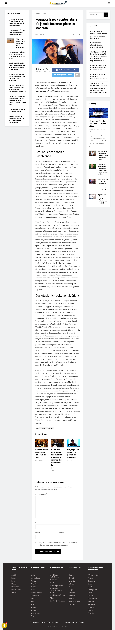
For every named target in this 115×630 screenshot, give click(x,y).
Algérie (14, 575)
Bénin (33, 575)
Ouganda (72, 590)
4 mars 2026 (40, 460)
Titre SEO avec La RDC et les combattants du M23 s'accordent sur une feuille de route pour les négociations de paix (98, 56)
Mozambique (92, 598)
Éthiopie (72, 584)
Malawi (90, 593)
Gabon (52, 583)
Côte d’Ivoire (35, 584)
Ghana (33, 590)
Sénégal (33, 610)
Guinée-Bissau (36, 596)
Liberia (33, 598)
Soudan (71, 598)
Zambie (90, 610)
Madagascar (92, 590)
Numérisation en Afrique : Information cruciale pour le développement (98, 68)
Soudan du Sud (74, 601)
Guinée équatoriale (56, 586)
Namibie (91, 601)
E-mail (38, 532)
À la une (39, 445)
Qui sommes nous (36, 622)
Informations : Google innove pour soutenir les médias (98, 123)
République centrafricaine (55, 576)
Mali (32, 601)
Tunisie (14, 593)
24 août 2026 (101, 129)
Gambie (33, 587)
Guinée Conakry (36, 593)
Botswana (91, 581)
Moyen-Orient (16, 590)
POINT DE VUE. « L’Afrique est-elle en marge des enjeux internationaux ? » (17, 32)
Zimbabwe (91, 613)
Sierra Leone (35, 613)
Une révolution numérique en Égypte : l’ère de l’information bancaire (103, 156)
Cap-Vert (34, 581)
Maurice (91, 596)
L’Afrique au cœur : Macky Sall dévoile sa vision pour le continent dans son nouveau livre (56, 457)
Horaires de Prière (68, 622)
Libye (13, 581)
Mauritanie (15, 587)
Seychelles (91, 604)
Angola (90, 578)
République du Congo (57, 595)
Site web (62, 532)
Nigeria (33, 607)
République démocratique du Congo (56, 590)
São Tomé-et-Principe (57, 601)
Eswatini (91, 607)
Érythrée (72, 581)
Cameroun (53, 580)
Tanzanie (72, 604)
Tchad (52, 598)
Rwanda (72, 593)
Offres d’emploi (52, 622)
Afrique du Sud (93, 575)
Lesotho (91, 587)
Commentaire (41, 494)
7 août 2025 (71, 460)
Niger (32, 604)
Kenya (71, 587)
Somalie (72, 596)
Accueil (37, 14)
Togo (32, 616)
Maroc (13, 584)
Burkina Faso (35, 578)
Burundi (71, 575)
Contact (82, 622)
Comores (91, 584)
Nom (37, 522)
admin (93, 129)
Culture (44, 14)
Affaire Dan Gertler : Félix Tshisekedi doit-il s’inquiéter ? (20, 43)
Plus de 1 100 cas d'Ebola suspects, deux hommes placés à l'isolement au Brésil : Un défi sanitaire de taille (17, 100)
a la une (43, 428)
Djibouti (71, 578)
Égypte (13, 578)
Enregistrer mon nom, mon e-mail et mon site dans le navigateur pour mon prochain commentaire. (57, 544)
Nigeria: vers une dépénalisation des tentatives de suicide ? (97, 45)
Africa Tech (94, 116)
